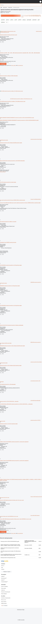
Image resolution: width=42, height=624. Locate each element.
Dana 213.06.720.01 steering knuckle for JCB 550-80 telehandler (12, 160)
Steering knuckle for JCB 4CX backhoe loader (9, 423)
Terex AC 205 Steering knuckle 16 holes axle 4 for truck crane (12, 500)
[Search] (40, 5)
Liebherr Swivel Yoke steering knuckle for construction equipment (10, 548)
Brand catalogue (4, 593)
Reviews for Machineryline (5, 591)
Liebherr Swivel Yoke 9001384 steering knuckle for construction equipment (14, 460)
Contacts (2, 569)
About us (2, 565)
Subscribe (3, 531)
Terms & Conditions (4, 586)
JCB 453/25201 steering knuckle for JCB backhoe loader (11, 265)
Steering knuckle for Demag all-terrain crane (8, 34)
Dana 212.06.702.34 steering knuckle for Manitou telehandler (11, 325)
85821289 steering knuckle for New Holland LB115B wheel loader (12, 345)
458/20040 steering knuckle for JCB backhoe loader (10, 285)
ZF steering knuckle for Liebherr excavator (8, 221)
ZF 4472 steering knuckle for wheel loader (8, 182)
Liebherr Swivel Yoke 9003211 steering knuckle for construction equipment (14, 441)
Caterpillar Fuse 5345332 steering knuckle (8, 242)
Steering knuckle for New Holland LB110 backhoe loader (10, 365)
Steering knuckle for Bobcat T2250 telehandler (9, 75)
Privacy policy (3, 588)
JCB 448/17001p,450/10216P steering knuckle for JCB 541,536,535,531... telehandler (16, 404)
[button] (40, 1)
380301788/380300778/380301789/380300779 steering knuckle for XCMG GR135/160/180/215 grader (19, 120)
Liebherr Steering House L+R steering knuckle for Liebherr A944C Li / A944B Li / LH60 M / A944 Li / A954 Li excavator (10, 545)
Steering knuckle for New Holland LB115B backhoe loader (11, 142)
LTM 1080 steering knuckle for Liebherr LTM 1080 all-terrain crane (12, 101)
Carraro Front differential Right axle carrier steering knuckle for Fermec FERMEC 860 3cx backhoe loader (20, 202)
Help (2, 567)
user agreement (20, 65)
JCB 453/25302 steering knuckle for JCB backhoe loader (11, 305)
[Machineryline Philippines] (7, 1)
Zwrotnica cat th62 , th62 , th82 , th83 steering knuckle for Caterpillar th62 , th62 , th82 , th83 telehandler (20, 52)
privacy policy (13, 65)
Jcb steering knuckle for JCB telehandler (8, 384)
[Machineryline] (1, 7)
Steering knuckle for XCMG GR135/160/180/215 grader (10, 541)
